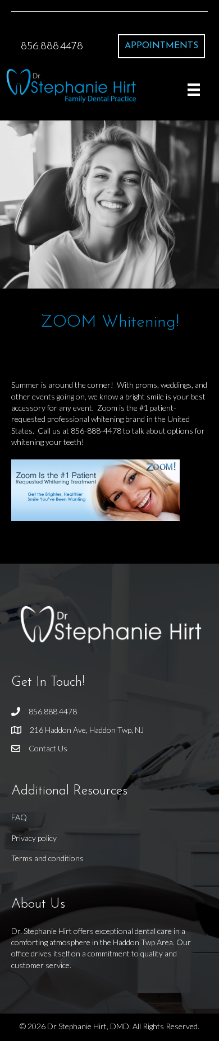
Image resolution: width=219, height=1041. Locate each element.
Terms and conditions (47, 858)
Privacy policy (34, 838)
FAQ (19, 817)
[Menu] (194, 89)
